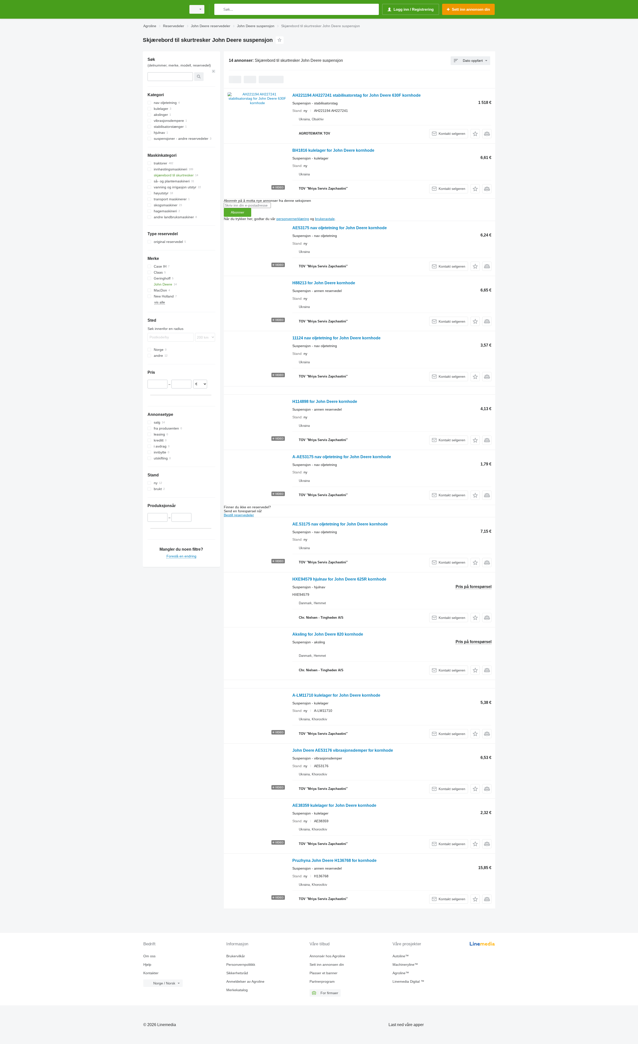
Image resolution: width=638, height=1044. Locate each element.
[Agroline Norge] (163, 9)
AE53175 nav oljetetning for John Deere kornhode (339, 228)
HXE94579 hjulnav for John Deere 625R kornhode (339, 579)
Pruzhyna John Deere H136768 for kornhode (334, 860)
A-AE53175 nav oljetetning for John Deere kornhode (341, 457)
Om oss (149, 956)
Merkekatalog (237, 990)
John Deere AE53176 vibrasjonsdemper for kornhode (342, 750)
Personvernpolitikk (240, 965)
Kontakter (151, 973)
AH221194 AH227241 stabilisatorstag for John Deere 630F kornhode (356, 95)
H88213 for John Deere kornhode (323, 283)
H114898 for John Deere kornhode (324, 401)
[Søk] (219, 9)
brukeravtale (325, 219)
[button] (475, 133)
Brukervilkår (235, 956)
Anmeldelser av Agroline (245, 981)
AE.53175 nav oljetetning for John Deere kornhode (340, 524)
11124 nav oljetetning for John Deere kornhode (336, 338)
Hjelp (147, 965)
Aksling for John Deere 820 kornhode (327, 634)
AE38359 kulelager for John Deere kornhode (334, 805)
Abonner (237, 212)
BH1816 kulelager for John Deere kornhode (333, 150)
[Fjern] (213, 71)
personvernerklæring (292, 219)
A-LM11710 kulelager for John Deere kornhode (336, 695)
